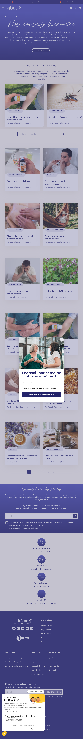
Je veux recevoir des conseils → (41, 394)
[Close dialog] (61, 339)
